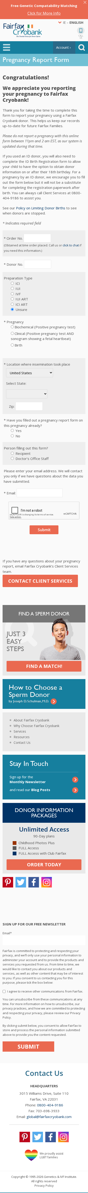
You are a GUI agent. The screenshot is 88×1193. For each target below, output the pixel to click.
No (17, 436)
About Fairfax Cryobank (31, 720)
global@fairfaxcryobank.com (49, 1116)
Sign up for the (28, 779)
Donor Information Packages (44, 813)
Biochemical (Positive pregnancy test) (45, 327)
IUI (17, 288)
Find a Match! (44, 666)
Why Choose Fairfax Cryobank (36, 726)
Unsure (21, 309)
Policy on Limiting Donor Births (40, 208)
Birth (19, 345)
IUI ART (21, 299)
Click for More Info (44, 13)
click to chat (71, 245)
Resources (22, 737)
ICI (17, 283)
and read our (30, 789)
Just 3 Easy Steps (16, 641)
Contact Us (22, 742)
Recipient (23, 453)
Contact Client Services (40, 581)
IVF (18, 294)
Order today (44, 864)
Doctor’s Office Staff (32, 458)
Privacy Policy (44, 1185)
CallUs (80, 36)
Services (20, 731)
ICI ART (21, 304)
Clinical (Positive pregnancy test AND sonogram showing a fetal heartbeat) (42, 336)
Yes (18, 430)
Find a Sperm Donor (44, 614)
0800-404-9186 (50, 1105)
